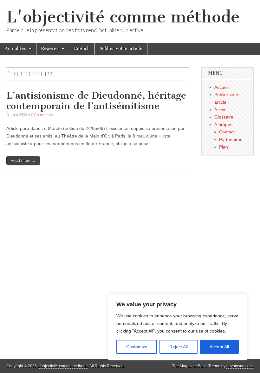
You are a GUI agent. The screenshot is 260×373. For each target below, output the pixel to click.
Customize (136, 346)
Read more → (23, 160)
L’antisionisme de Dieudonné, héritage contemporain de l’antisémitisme (96, 101)
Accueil (221, 87)
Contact (227, 131)
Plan (223, 147)
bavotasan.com (239, 366)
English (82, 48)
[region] (177, 327)
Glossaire (223, 116)
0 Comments (42, 114)
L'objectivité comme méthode (123, 17)
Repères (50, 48)
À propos (223, 124)
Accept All (219, 346)
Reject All (178, 346)
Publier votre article (121, 48)
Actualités (15, 48)
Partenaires (230, 139)
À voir (220, 109)
